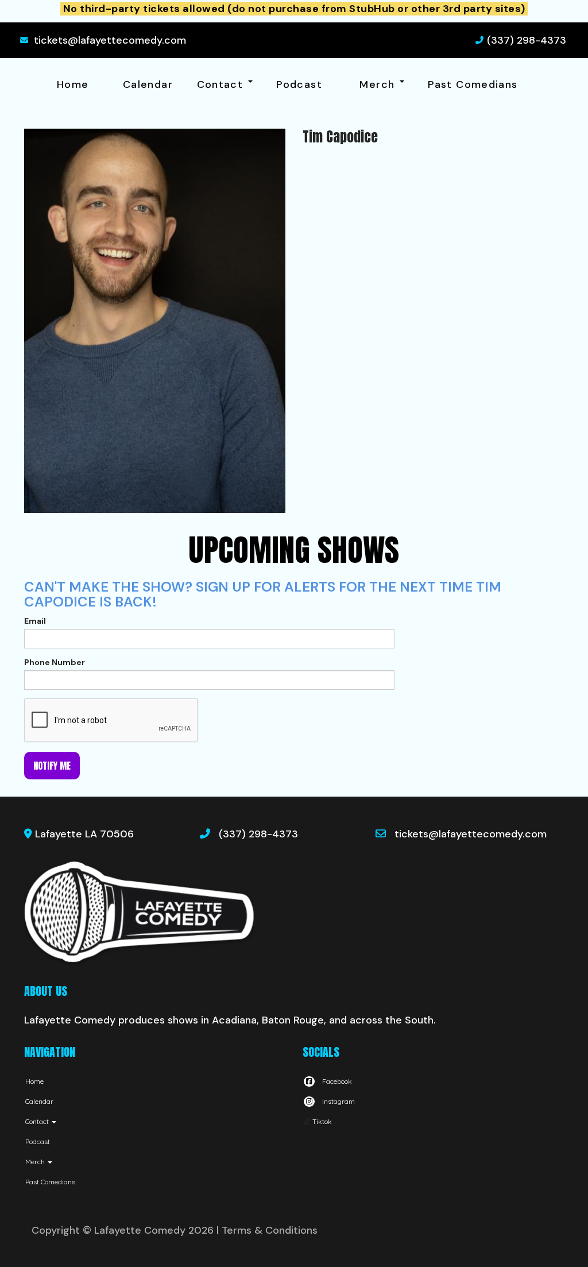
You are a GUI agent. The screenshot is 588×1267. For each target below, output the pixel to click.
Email (35, 621)
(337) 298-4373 (526, 40)
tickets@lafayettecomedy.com (110, 40)
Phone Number (54, 662)
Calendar (148, 84)
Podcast (299, 84)
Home (72, 84)
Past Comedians (472, 84)
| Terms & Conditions (267, 1230)
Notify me (52, 765)
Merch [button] (378, 84)
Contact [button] (222, 84)
